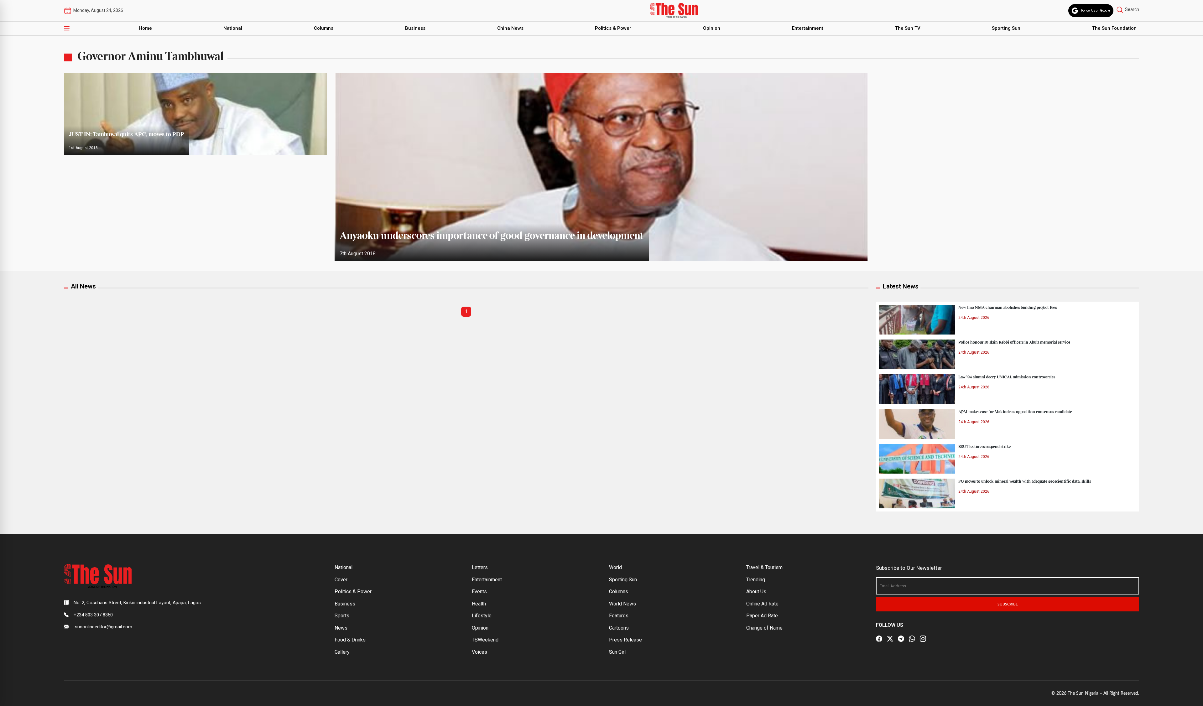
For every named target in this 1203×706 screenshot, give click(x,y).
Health (479, 604)
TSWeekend (485, 640)
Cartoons (619, 628)
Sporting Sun (1006, 28)
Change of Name (764, 628)
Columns (323, 28)
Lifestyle (482, 616)
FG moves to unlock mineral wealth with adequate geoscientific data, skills (1024, 481)
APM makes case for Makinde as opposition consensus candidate (1015, 412)
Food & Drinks (350, 640)
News (341, 628)
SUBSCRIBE (1007, 604)
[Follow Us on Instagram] (923, 638)
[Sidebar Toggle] (67, 28)
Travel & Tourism (764, 567)
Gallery (342, 652)
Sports (342, 616)
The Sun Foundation (1114, 28)
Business (415, 28)
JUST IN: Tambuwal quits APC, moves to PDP (126, 134)
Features (618, 616)
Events (479, 591)
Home (145, 28)
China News (510, 28)
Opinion (711, 28)
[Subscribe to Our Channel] (901, 638)
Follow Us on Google (1095, 10)
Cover (341, 580)
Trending (755, 580)
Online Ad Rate (762, 604)
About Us (756, 591)
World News (622, 604)
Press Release (625, 640)
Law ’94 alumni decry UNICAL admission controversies (1006, 377)
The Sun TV (907, 28)
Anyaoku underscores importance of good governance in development (492, 236)
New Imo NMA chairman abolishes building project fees (1007, 307)
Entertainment (807, 28)
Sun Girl (617, 652)
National (232, 28)
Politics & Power (613, 28)
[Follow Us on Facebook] (879, 638)
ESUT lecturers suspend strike (984, 447)
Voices (479, 652)
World (615, 567)
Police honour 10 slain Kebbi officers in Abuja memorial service (1014, 342)
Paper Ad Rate (762, 616)
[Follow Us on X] (890, 638)
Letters (480, 567)
